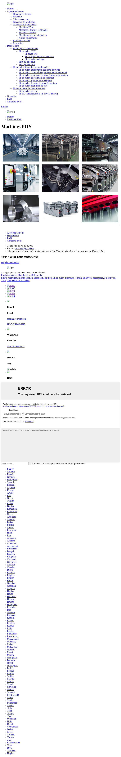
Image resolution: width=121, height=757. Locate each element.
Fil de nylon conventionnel (25, 48)
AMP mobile (36, 275)
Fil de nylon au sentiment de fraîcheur (36, 77)
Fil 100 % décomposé (93, 277)
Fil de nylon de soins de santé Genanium (38, 83)
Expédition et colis (21, 40)
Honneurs (17, 16)
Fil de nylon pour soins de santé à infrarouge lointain (43, 75)
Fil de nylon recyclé (28, 91)
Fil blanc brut (31, 54)
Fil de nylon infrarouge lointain (67, 277)
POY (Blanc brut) (27, 64)
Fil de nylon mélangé (34, 59)
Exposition (18, 43)
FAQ (9, 99)
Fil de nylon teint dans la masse (39, 56)
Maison (10, 8)
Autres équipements (28, 38)
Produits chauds (8, 275)
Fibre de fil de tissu (43, 277)
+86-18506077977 (15, 346)
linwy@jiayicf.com (16, 324)
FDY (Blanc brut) (27, 62)
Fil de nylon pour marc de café (33, 85)
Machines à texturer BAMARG (33, 30)
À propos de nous (15, 11)
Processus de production (24, 22)
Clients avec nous (21, 19)
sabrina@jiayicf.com (24, 248)
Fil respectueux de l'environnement (29, 88)
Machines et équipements (24, 24)
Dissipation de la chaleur (18, 280)
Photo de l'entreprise (22, 14)
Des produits (13, 46)
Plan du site (23, 275)
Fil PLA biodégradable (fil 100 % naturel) (38, 93)
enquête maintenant (10, 262)
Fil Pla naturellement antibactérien (17, 277)
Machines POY (26, 27)
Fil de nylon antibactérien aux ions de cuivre (39, 69)
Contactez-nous (14, 101)
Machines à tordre (27, 32)
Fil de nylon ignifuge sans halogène (35, 80)
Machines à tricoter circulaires (33, 35)
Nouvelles (12, 96)
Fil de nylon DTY (27, 51)
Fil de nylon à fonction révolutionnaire (31, 67)
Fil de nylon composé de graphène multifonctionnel (43, 72)
